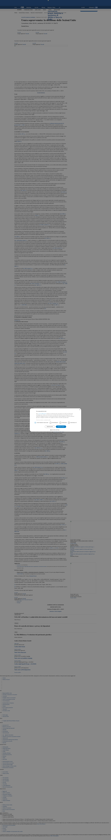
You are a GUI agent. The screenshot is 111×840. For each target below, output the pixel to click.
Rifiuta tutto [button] (50, 426)
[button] (55, 430)
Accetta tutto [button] (61, 426)
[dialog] (55, 420)
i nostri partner (42, 413)
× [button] (79, 409)
